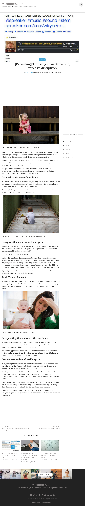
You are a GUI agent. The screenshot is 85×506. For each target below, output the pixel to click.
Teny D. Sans (29, 72)
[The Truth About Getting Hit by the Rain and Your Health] (50, 445)
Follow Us (45, 475)
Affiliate (44, 502)
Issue (67, 153)
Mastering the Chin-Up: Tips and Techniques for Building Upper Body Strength (29, 456)
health (68, 145)
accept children (11, 263)
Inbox (17, 460)
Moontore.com (12, 3)
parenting (42, 59)
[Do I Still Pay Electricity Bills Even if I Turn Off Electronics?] (11, 445)
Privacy (34, 502)
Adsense (49, 502)
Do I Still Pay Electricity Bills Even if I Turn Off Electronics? (9, 455)
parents (27, 161)
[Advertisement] (31, 92)
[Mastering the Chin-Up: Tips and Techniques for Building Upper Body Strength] (30, 445)
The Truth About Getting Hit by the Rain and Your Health (49, 455)
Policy (38, 502)
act (3, 395)
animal (68, 141)
